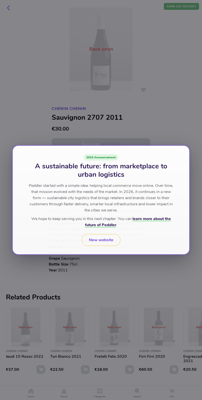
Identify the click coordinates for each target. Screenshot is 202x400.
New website (101, 240)
